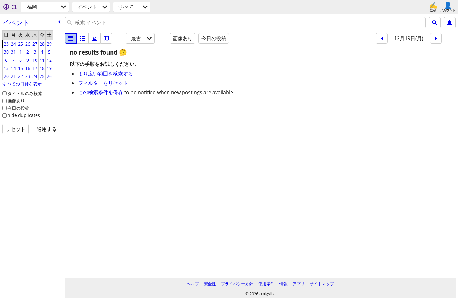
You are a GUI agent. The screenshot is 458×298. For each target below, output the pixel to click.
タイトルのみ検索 (24, 93)
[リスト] (71, 38)
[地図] (106, 38)
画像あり (16, 100)
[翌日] (436, 38)
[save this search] (450, 22)
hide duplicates (23, 115)
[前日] (382, 38)
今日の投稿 (18, 108)
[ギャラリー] (94, 38)
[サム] (82, 38)
